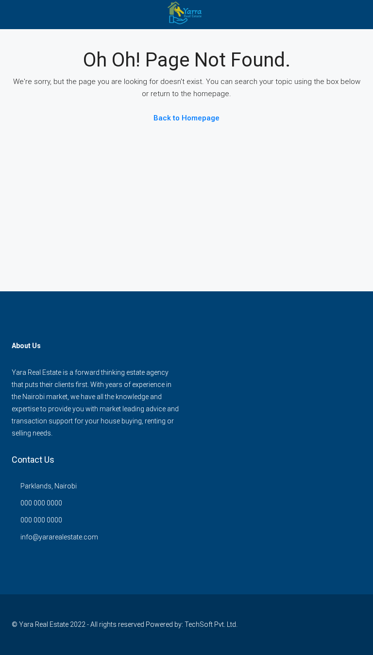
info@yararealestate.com (59, 537)
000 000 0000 (41, 503)
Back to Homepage (186, 118)
